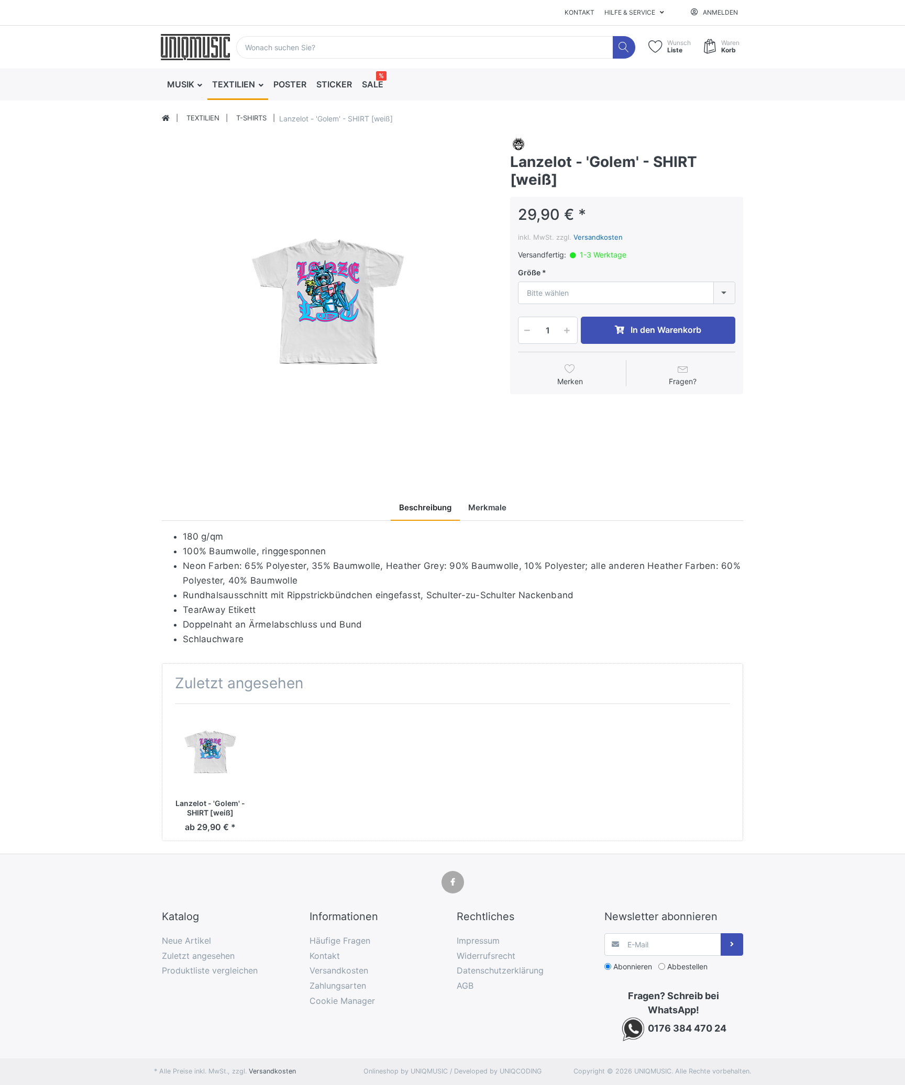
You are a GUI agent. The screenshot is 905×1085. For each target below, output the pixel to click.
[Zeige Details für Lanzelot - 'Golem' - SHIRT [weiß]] (210, 752)
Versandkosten (598, 237)
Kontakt (579, 12)
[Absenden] (732, 944)
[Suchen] (624, 47)
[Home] (166, 118)
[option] (328, 301)
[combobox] (626, 293)
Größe (529, 272)
